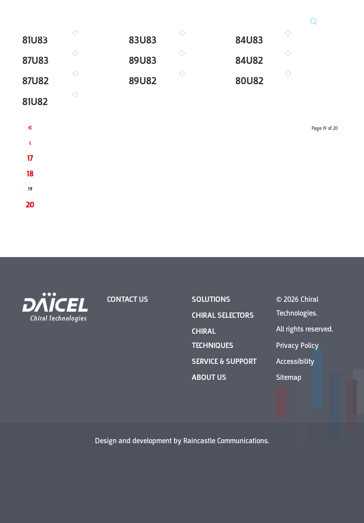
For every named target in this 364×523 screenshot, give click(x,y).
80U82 (249, 80)
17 (30, 158)
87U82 (35, 80)
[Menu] (329, 22)
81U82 (35, 101)
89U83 (143, 60)
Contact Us (127, 299)
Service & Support (224, 361)
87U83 (35, 60)
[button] (308, 22)
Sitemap (288, 377)
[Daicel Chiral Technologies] (58, 22)
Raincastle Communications (225, 440)
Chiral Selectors (223, 315)
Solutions (211, 299)
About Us (209, 377)
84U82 (249, 60)
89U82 (143, 80)
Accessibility (295, 361)
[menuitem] (329, 22)
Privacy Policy (297, 345)
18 (30, 173)
